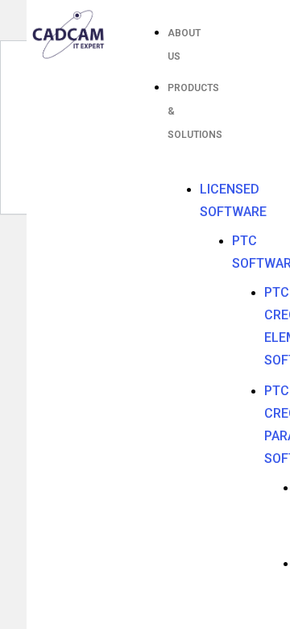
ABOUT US (184, 44)
